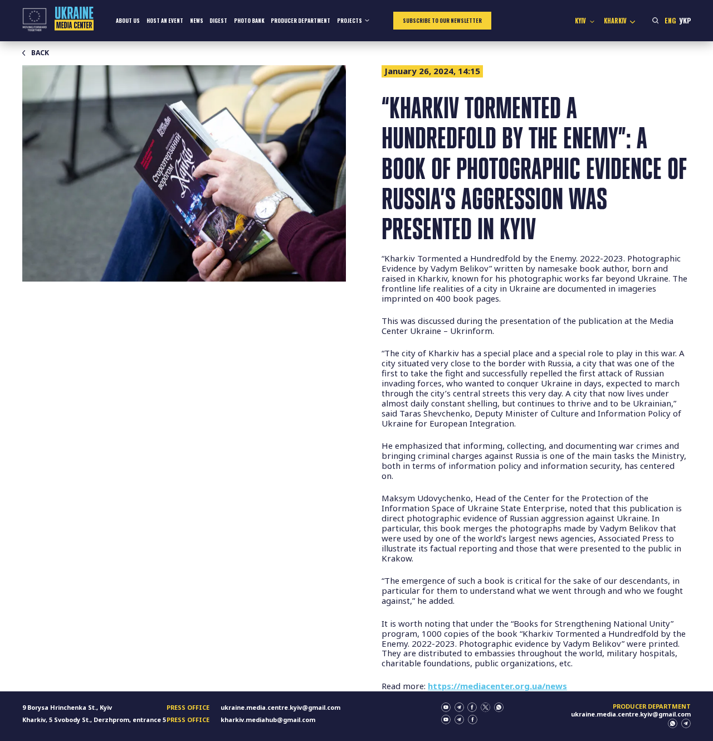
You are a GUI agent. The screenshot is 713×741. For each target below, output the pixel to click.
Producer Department (300, 21)
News (196, 21)
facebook (472, 707)
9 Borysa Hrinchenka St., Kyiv (67, 707)
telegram (459, 707)
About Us (128, 21)
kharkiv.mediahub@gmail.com (268, 719)
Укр (685, 20)
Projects (349, 21)
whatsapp (499, 707)
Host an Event (164, 21)
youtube (446, 707)
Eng (670, 20)
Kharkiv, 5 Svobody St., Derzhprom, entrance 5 (94, 719)
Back (40, 53)
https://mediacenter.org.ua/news (497, 685)
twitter (485, 707)
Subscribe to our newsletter (442, 21)
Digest (218, 21)
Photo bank (249, 21)
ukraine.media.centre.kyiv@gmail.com (280, 707)
